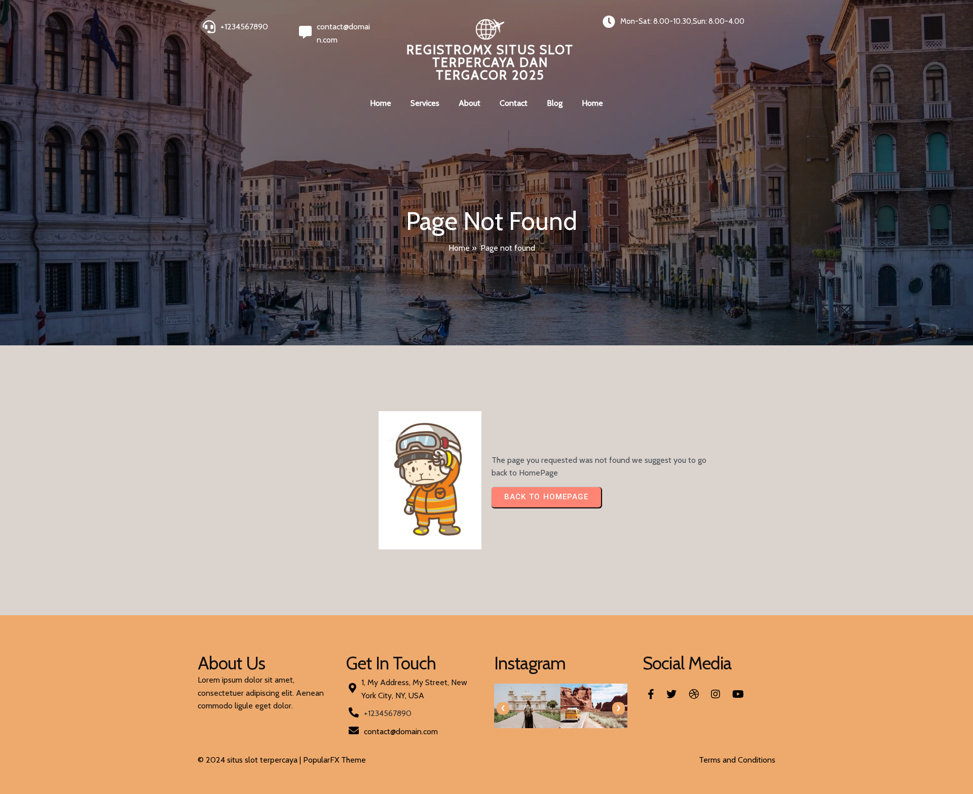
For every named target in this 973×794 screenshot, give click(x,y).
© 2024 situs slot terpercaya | (250, 760)
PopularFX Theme (334, 760)
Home (459, 248)
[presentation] (503, 708)
